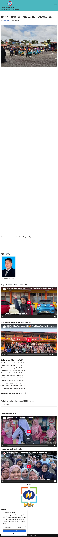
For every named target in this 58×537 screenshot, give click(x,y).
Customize (8, 527)
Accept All (14, 530)
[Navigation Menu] (55, 5)
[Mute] (53, 317)
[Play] (3, 317)
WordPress (34, 535)
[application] (29, 302)
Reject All (20, 527)
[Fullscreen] (55, 317)
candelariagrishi (5, 20)
